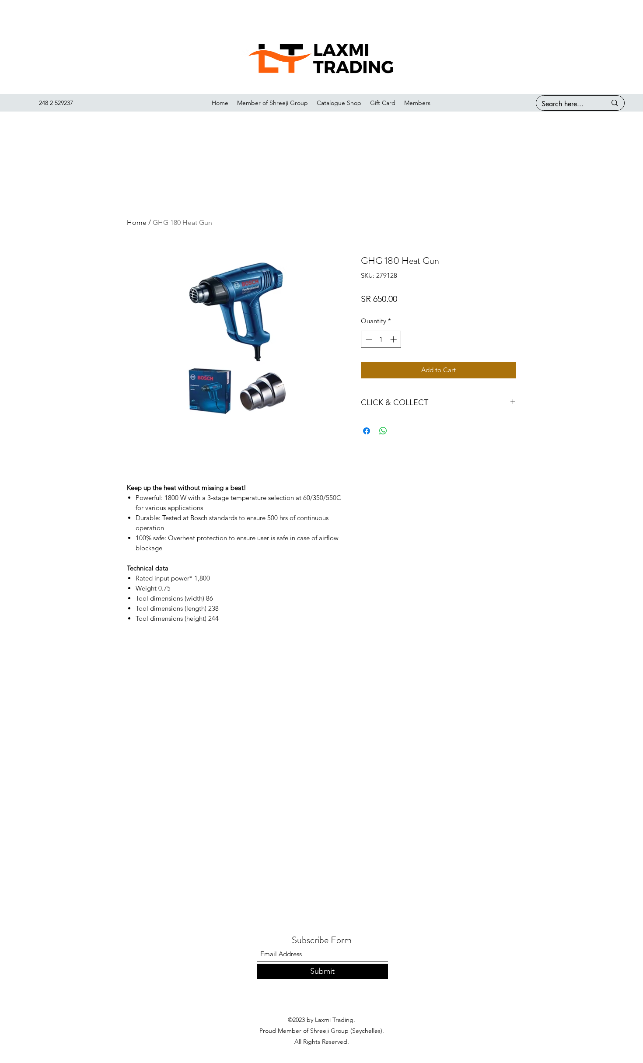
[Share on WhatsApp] (383, 431)
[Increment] (394, 339)
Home (137, 222)
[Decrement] (368, 339)
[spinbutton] (381, 339)
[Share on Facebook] (366, 431)
